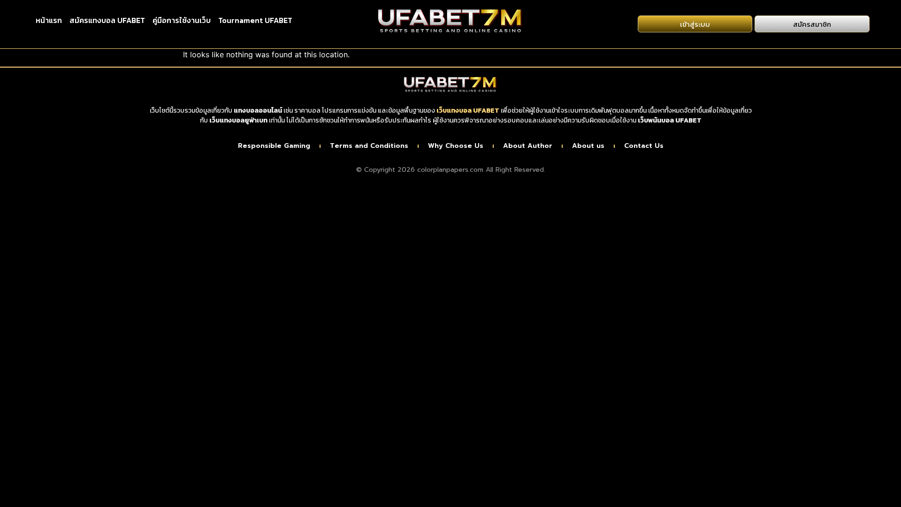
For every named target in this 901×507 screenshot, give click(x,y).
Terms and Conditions (369, 146)
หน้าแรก (49, 20)
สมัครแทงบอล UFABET (107, 20)
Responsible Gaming (274, 146)
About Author (527, 146)
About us (588, 146)
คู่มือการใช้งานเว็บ (182, 20)
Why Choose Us (455, 146)
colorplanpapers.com (450, 170)
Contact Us (644, 146)
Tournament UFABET (255, 20)
